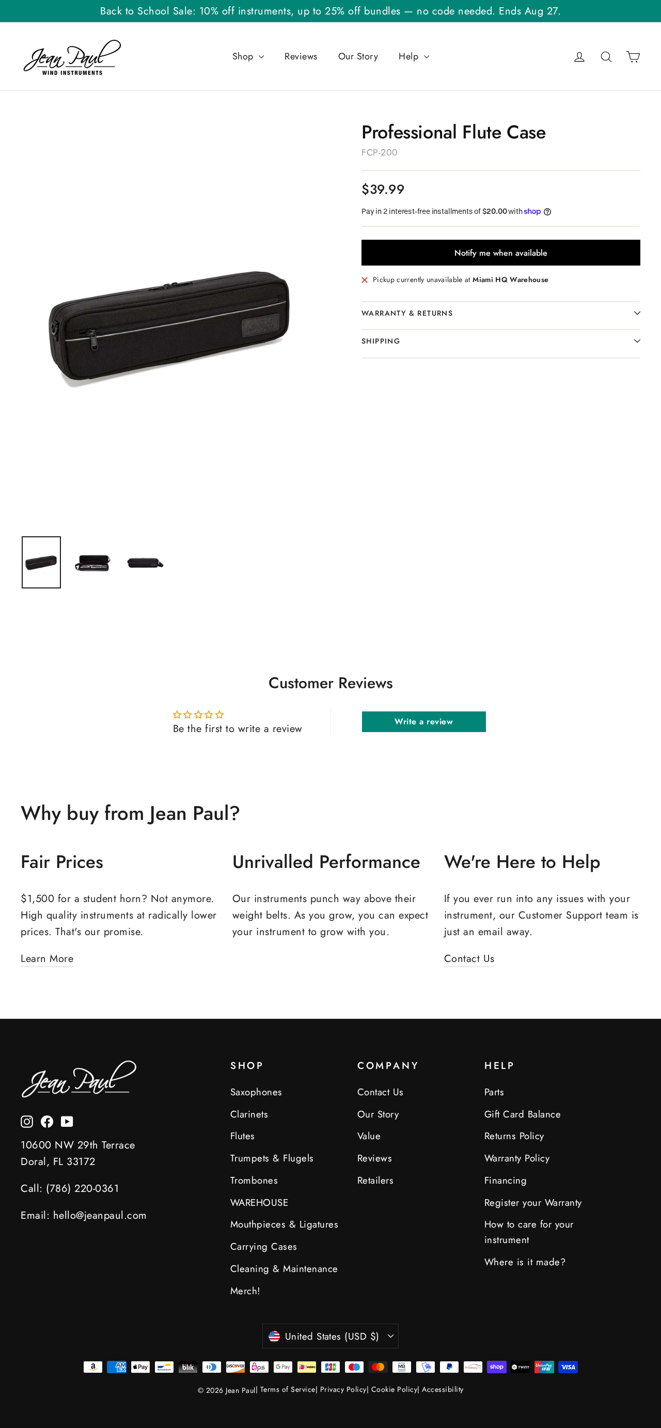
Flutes (242, 1136)
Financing (505, 1180)
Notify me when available (500, 253)
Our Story (358, 56)
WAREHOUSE (259, 1202)
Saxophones (256, 1092)
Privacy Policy (343, 1389)
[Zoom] (172, 323)
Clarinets (249, 1114)
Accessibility (443, 1389)
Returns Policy (514, 1136)
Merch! (245, 1291)
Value (369, 1136)
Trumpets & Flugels (272, 1158)
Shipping (380, 341)
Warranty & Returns (407, 313)
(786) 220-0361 (82, 1188)
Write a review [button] (424, 721)
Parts (494, 1092)
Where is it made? (525, 1262)
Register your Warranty (533, 1202)
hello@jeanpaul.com (100, 1215)
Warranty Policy (517, 1158)
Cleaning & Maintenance (284, 1269)
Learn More (47, 958)
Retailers (375, 1180)
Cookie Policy (394, 1389)
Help (410, 56)
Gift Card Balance (522, 1114)
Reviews (301, 56)
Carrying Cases (263, 1246)
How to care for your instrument (529, 1232)
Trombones (254, 1180)
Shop (244, 56)
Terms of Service (288, 1389)
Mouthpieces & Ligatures (284, 1224)
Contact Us (469, 958)
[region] (41, 562)
